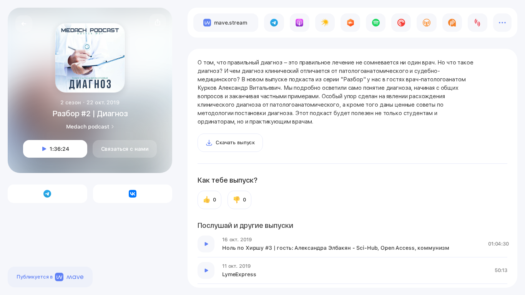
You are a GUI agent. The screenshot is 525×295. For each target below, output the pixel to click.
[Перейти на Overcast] (426, 22)
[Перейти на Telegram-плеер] (274, 22)
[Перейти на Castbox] (350, 22)
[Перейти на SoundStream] (477, 22)
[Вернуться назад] (23, 23)
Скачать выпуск (235, 142)
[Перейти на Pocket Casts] (401, 22)
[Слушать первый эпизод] (206, 244)
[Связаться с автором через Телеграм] (47, 194)
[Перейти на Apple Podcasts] (299, 22)
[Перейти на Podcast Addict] (452, 22)
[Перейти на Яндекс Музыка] (325, 22)
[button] (157, 22)
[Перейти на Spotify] (375, 22)
